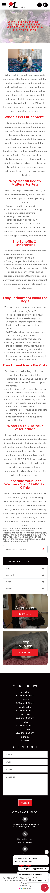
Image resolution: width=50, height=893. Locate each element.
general (10, 575)
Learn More (25, 613)
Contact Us (25, 652)
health (9, 588)
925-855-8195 (25, 842)
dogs (8, 581)
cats (8, 568)
